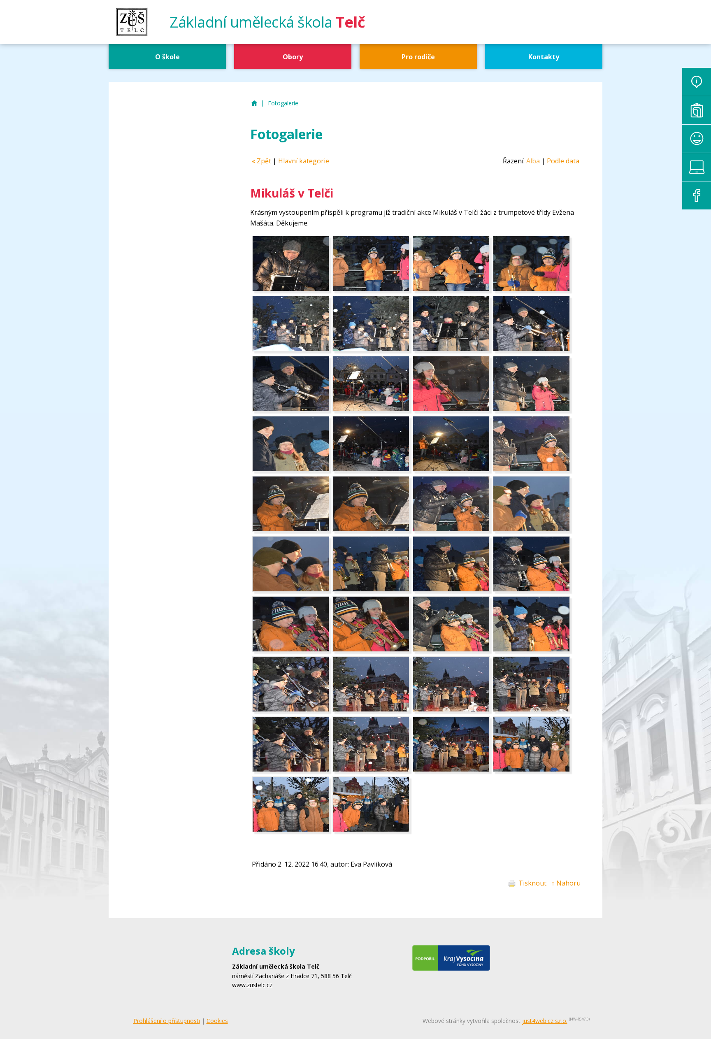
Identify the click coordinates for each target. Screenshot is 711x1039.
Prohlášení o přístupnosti (166, 1021)
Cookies (217, 1021)
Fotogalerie (283, 103)
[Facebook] (696, 195)
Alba (533, 160)
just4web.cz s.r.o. (544, 1021)
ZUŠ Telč (254, 103)
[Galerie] (696, 110)
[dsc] (290, 288)
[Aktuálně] (696, 82)
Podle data (563, 160)
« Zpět (261, 160)
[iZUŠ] (696, 167)
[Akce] (696, 139)
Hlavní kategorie (303, 160)
